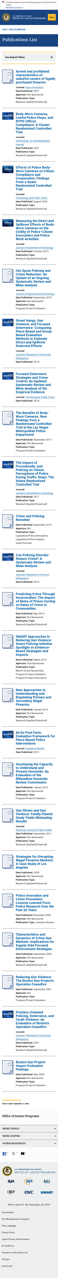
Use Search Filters (15, 57)
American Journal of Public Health (34, 830)
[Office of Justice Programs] (6, 17)
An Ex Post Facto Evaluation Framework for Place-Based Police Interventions (35, 738)
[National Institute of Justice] (47, 1183)
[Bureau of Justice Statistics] (29, 1185)
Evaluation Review (34, 748)
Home (4, 29)
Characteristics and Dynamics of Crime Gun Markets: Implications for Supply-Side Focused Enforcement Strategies (35, 942)
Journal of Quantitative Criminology (34, 247)
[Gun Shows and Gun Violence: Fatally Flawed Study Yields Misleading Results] (7, 821)
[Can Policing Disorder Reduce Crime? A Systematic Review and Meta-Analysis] (8, 557)
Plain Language (9, 1226)
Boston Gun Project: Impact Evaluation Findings (31, 1065)
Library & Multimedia (17, 29)
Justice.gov (7, 1266)
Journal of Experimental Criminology (35, 293)
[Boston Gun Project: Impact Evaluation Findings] (7, 1073)
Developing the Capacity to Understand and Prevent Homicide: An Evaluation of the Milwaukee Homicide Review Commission (34, 773)
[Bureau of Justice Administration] (11, 1183)
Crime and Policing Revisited (30, 518)
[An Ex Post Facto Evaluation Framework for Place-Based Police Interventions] (8, 735)
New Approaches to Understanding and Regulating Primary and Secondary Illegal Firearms (33, 697)
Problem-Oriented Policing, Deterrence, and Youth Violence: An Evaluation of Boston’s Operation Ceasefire (35, 1019)
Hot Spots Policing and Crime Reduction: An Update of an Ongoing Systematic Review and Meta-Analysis (33, 278)
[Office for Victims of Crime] (29, 1194)
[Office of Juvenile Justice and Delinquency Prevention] (11, 1194)
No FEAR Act (8, 1246)
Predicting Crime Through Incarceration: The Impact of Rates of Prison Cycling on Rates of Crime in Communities (35, 601)
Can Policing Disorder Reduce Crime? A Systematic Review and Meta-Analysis (33, 560)
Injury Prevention (34, 87)
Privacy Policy (8, 1232)
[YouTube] (24, 1154)
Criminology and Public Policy (31, 197)
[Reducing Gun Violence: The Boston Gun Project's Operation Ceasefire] (7, 988)
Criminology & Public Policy (40, 397)
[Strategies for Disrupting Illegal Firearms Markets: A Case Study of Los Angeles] (7, 868)
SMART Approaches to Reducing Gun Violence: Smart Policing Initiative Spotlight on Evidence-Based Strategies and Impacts (34, 646)
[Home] (29, 17)
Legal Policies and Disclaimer (16, 1239)
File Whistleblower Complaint (15, 1219)
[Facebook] (5, 1154)
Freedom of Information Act (15, 1252)
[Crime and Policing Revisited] (7, 527)
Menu (52, 17)
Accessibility (8, 1212)
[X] (14, 1154)
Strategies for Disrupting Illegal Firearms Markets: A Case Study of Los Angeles (35, 862)
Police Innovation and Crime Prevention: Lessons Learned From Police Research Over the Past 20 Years (35, 903)
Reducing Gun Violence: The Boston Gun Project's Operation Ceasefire (35, 980)
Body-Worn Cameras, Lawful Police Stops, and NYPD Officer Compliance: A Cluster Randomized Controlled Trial (34, 123)
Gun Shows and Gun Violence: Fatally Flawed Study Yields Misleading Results (34, 815)
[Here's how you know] (29, 5)
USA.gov (6, 1259)
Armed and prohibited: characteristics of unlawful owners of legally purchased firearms (35, 76)
